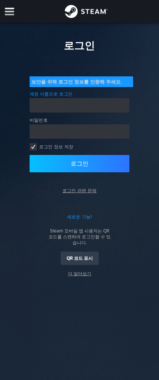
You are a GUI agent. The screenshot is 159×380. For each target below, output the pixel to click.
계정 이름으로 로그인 (51, 94)
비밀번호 (39, 120)
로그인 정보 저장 (56, 146)
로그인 (79, 163)
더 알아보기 (79, 273)
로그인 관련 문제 (79, 190)
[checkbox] (33, 147)
